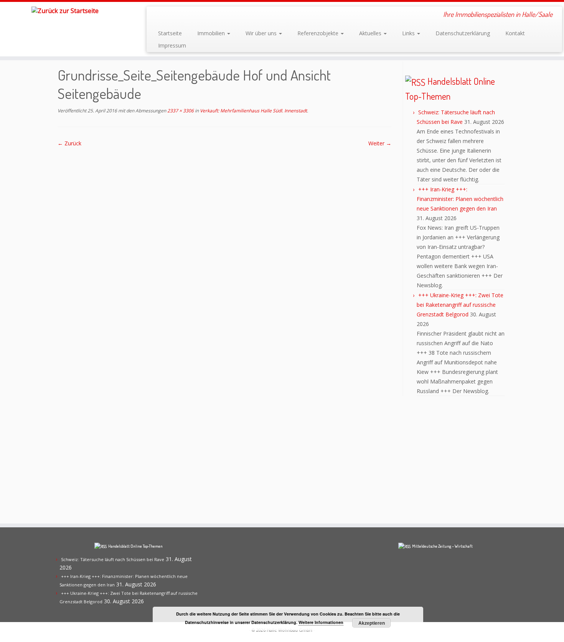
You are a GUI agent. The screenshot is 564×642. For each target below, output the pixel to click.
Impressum (172, 45)
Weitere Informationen (320, 622)
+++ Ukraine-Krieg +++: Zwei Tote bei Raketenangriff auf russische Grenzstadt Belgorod (460, 304)
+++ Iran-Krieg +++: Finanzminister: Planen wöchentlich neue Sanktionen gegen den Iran (460, 199)
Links (409, 33)
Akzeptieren (371, 622)
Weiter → (379, 143)
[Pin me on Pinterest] (188, 15)
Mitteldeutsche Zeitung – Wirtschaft (442, 546)
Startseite (170, 33)
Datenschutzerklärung (462, 33)
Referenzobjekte (318, 33)
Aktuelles (371, 33)
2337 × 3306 (180, 110)
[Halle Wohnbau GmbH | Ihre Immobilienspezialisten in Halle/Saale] (65, 10)
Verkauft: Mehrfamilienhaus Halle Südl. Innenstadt (253, 110)
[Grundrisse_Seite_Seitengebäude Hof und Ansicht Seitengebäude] (224, 331)
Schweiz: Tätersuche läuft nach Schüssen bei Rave (112, 559)
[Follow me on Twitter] (178, 15)
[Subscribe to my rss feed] (157, 15)
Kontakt (515, 33)
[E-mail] (168, 15)
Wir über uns (262, 33)
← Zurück (69, 143)
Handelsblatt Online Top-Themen (135, 546)
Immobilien (211, 33)
